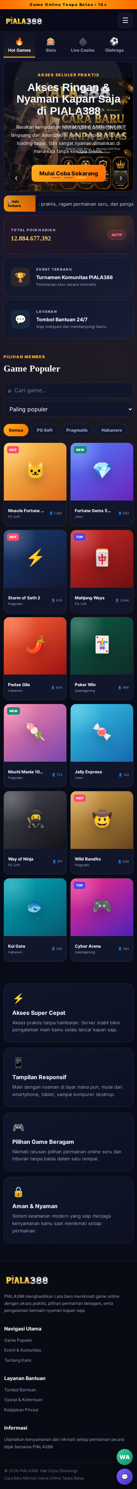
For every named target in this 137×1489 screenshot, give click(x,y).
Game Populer (18, 1340)
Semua (16, 430)
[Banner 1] (56, 178)
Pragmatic (77, 430)
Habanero (112, 430)
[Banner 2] (68, 178)
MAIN (35, 495)
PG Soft (45, 430)
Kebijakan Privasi (21, 1409)
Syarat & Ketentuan (23, 1399)
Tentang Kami (17, 1360)
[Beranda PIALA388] (27, 1279)
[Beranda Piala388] (59, 20)
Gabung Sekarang (68, 185)
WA (124, 1457)
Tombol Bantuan (20, 1389)
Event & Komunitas (22, 1350)
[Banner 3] (81, 178)
